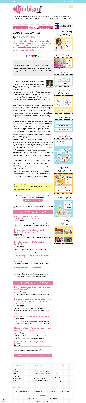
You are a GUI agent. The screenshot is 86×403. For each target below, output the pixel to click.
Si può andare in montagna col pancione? (28, 342)
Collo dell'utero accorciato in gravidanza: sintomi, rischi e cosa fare (42, 374)
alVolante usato (58, 370)
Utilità (69, 18)
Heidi (65, 228)
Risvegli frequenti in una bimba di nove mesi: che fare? (32, 288)
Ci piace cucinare (58, 379)
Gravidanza (29, 18)
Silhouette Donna (58, 377)
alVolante (56, 368)
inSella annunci (58, 373)
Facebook (68, 1)
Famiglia (63, 18)
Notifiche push (16, 387)
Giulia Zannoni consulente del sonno (22, 292)
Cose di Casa (57, 375)
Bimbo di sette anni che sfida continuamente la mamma (27, 217)
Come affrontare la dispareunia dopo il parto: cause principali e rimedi (42, 377)
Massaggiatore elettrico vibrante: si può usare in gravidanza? (32, 329)
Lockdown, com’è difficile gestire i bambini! (30, 243)
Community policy (17, 378)
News (14, 1)
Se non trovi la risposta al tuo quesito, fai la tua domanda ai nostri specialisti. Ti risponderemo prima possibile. (32, 198)
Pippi (56, 228)
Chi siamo (15, 369)
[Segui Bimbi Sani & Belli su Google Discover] (33, 27)
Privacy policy (16, 375)
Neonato (37, 18)
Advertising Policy (17, 385)
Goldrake (57, 236)
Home (14, 23)
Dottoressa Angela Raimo (20, 222)
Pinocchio (66, 236)
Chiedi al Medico (31, 21)
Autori (14, 380)
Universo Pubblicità (59, 381)
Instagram (65, 1)
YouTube (72, 1)
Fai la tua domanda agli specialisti (33, 355)
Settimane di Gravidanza (42, 21)
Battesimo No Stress (54, 21)
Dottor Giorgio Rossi (19, 306)
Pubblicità (15, 371)
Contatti (15, 368)
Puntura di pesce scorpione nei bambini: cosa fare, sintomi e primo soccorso (42, 370)
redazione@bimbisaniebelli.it (40, 400)
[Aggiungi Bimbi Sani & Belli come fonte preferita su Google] (33, 207)
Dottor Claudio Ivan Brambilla (20, 333)
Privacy (15, 373)
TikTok (70, 1)
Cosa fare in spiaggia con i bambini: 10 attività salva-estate (42, 381)
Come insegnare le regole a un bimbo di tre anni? (31, 256)
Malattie (50, 18)
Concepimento (19, 18)
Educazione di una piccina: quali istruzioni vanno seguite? (29, 231)
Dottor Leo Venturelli (19, 319)
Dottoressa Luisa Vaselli (19, 247)
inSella (56, 371)
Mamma (57, 18)
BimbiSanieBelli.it (27, 9)
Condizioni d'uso (16, 376)
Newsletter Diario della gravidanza (20, 383)
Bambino (44, 18)
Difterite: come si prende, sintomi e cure (42, 368)
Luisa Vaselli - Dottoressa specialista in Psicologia (30, 36)
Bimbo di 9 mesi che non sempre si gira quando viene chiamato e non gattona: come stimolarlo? (32, 301)
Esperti (15, 382)
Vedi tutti (63, 110)
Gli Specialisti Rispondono (25, 23)
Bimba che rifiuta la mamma (27, 268)
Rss (62, 1)
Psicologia (33, 23)
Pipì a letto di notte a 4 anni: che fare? (32, 316)
